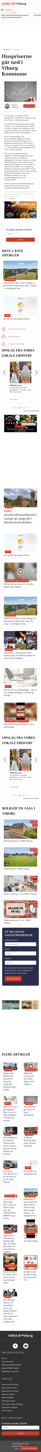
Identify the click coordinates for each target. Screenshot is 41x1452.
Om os (4, 1358)
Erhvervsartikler (8, 1398)
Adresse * (8, 958)
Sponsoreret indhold (9, 1407)
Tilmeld (21, 240)
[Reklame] (20, 210)
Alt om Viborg (7, 1411)
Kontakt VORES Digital (10, 1368)
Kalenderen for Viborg (10, 1391)
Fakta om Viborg (8, 1394)
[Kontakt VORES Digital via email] (25, 1346)
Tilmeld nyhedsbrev (29, 1448)
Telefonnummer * (11, 940)
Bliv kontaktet (13, 978)
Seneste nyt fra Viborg (10, 1384)
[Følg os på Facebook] (15, 1346)
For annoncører (7, 1362)
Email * (7, 949)
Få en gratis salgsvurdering (12, 1404)
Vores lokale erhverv (9, 1388)
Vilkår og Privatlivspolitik (11, 1365)
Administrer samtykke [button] (10, 1371)
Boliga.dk (12, 198)
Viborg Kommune (8, 1401)
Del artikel (27, 106)
